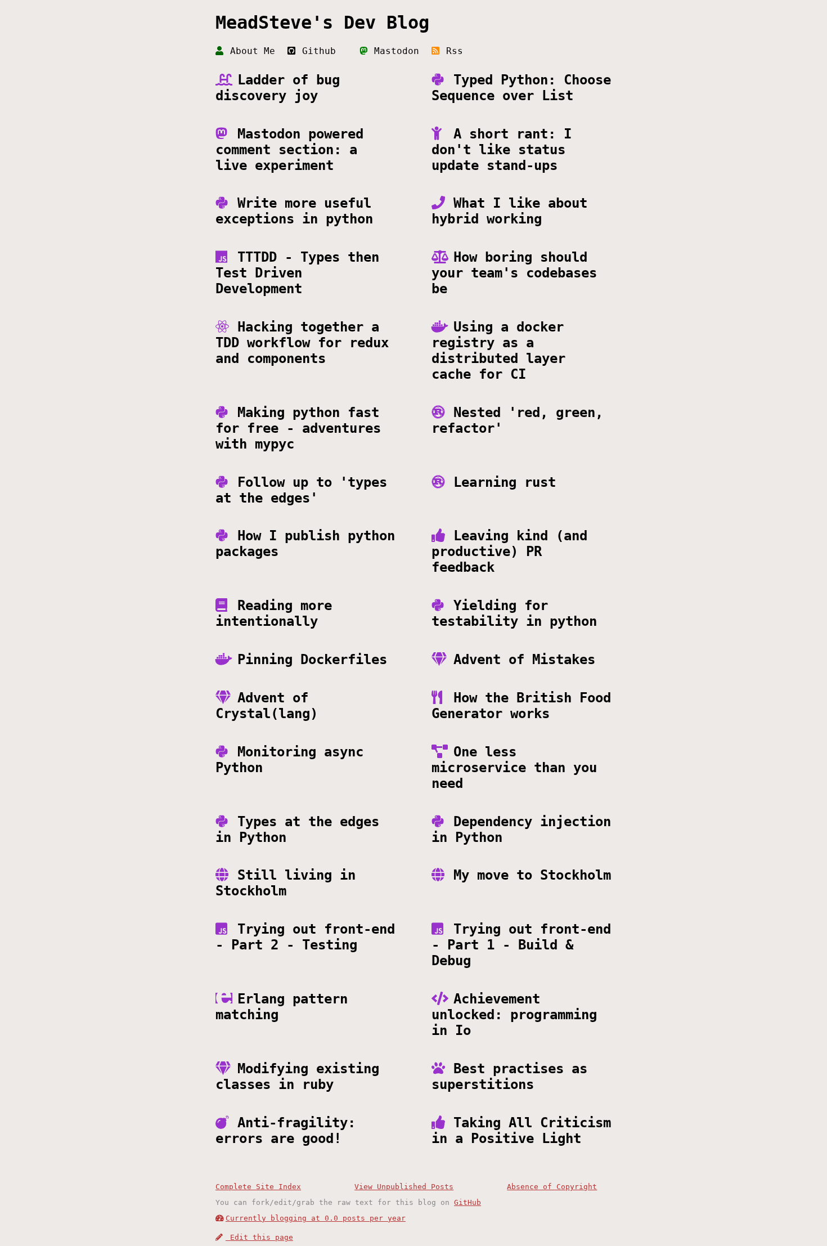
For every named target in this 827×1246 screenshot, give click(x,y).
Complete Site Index (258, 1186)
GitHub (467, 1202)
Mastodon (393, 51)
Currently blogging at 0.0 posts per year (316, 1218)
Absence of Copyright (552, 1186)
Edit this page (259, 1237)
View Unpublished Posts (403, 1186)
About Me (249, 51)
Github (316, 51)
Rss (452, 51)
